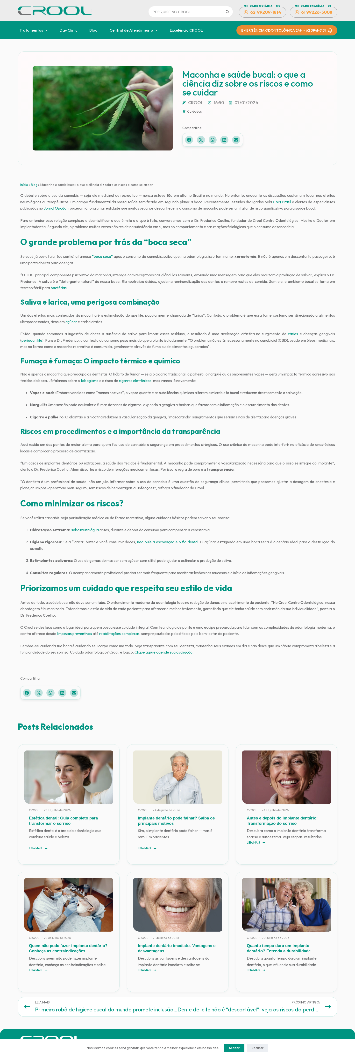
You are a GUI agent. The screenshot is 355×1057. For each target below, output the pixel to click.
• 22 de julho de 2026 (56, 938)
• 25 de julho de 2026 (56, 810)
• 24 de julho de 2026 (165, 810)
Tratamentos (31, 30)
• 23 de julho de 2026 (274, 810)
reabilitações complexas (119, 633)
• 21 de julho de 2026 (164, 938)
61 (316, 12)
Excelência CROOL (186, 30)
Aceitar (234, 1048)
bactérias (59, 287)
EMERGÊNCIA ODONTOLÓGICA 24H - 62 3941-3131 (283, 30)
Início (24, 185)
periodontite (31, 340)
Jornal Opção (55, 208)
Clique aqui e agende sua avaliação (163, 652)
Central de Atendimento (131, 30)
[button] (189, 140)
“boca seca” (102, 256)
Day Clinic (68, 30)
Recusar (257, 1048)
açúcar (71, 321)
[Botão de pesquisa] (227, 12)
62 (265, 12)
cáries (293, 333)
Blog (93, 30)
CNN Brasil (282, 201)
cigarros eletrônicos (135, 380)
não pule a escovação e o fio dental (167, 541)
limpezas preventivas (74, 633)
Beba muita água (85, 529)
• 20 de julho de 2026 (274, 938)
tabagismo (90, 380)
